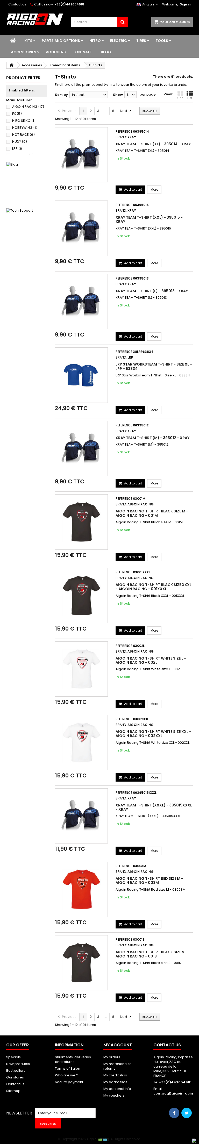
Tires (141, 40)
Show (118, 94)
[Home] (13, 40)
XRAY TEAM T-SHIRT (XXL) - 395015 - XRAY (149, 219)
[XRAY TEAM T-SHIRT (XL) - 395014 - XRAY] (81, 154)
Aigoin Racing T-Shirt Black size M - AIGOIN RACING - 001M (152, 513)
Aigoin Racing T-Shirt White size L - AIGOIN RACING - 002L (151, 660)
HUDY (19, 141)
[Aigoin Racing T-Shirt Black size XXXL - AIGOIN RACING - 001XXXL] (81, 595)
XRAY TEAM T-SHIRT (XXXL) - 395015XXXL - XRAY (154, 807)
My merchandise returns (117, 1066)
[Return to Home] (12, 65)
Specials (13, 1057)
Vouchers (56, 52)
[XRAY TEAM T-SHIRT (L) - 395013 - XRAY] (81, 301)
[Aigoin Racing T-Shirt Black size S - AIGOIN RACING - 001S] (81, 962)
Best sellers (15, 1070)
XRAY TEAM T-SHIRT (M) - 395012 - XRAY (152, 437)
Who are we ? (66, 1075)
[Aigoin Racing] (34, 19)
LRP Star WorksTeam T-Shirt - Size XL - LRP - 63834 (154, 366)
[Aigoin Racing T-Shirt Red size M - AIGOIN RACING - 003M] (81, 889)
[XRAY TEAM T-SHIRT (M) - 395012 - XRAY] (81, 448)
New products (18, 1063)
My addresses (115, 1081)
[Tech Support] (26, 228)
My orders (111, 1057)
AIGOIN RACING (28, 106)
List (189, 98)
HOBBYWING (24, 127)
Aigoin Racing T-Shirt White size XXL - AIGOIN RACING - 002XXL (153, 733)
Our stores (15, 1077)
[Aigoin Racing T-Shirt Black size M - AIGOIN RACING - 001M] (81, 522)
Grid (180, 98)
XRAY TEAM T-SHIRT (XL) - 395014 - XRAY (153, 144)
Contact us (17, 4)
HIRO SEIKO (23, 120)
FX (17, 113)
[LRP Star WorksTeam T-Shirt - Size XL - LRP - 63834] (81, 375)
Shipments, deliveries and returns (73, 1059)
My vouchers (114, 1095)
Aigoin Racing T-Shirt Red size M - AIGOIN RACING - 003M (149, 880)
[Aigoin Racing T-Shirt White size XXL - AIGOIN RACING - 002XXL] (81, 742)
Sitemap (13, 1090)
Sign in (185, 4)
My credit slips (115, 1075)
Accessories (23, 52)
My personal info (117, 1088)
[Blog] (26, 182)
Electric (118, 40)
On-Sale (83, 52)
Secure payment (69, 1081)
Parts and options (61, 40)
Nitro (95, 40)
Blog (106, 52)
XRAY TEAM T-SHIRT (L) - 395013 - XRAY (152, 291)
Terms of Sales (67, 1068)
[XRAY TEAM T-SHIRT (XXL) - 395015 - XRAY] (81, 228)
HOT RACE (23, 134)
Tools (161, 40)
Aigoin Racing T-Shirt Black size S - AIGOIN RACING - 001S (151, 954)
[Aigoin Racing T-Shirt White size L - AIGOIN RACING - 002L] (81, 669)
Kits (28, 40)
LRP (18, 148)
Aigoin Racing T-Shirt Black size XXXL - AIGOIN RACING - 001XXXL (153, 586)
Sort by (61, 94)
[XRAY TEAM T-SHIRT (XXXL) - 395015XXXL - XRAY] (81, 816)
